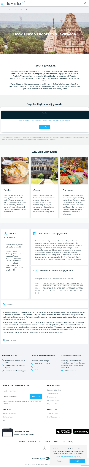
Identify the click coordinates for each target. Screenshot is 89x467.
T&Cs (63, 442)
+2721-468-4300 (52, 413)
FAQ (40, 442)
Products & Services (54, 390)
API (4, 420)
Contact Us (32, 442)
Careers (48, 442)
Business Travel (8, 417)
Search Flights (44, 127)
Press (56, 442)
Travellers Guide (52, 393)
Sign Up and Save (53, 404)
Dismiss (60, 461)
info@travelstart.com (54, 417)
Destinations (51, 397)
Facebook (44, 448)
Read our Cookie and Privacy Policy (68, 457)
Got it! (77, 461)
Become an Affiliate (53, 400)
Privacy (70, 442)
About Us (22, 442)
